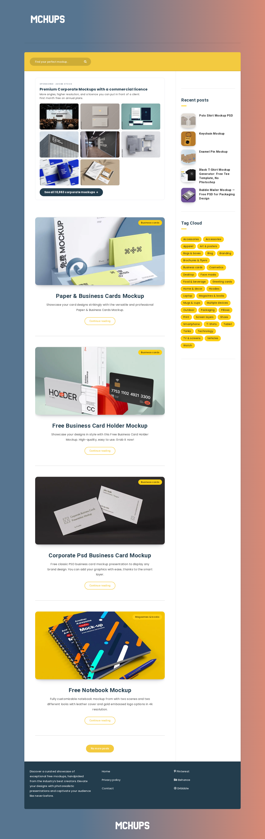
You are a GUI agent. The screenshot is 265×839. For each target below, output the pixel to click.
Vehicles (212, 338)
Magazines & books (147, 617)
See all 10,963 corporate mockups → (71, 192)
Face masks (208, 274)
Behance (184, 780)
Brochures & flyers (195, 260)
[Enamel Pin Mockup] (188, 157)
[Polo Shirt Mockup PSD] (188, 120)
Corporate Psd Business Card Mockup (100, 555)
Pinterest (183, 771)
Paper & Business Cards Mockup (100, 295)
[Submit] (85, 61)
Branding (225, 253)
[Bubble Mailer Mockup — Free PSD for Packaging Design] (188, 195)
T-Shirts (211, 324)
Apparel (188, 246)
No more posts (100, 748)
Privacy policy (111, 780)
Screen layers (205, 317)
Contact (108, 788)
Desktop (188, 274)
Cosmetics (216, 267)
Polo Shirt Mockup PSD (216, 115)
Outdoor (188, 310)
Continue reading (100, 321)
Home (106, 771)
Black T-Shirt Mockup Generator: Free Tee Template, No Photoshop (214, 176)
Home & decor (192, 289)
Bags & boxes (192, 253)
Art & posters (208, 246)
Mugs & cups (191, 303)
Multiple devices (217, 303)
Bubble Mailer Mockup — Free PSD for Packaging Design (217, 194)
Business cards (150, 222)
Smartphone (191, 324)
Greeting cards (222, 281)
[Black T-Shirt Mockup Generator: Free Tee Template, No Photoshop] (188, 175)
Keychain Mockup (212, 133)
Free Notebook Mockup (100, 690)
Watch (187, 345)
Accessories (191, 239)
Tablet (228, 324)
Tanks (187, 331)
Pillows (225, 310)
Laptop (187, 296)
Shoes (224, 317)
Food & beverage (194, 281)
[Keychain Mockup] (188, 139)
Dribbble (183, 788)
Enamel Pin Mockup (213, 151)
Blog (210, 253)
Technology (205, 331)
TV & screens (192, 338)
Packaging (208, 310)
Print (186, 317)
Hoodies (214, 289)
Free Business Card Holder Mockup (99, 425)
